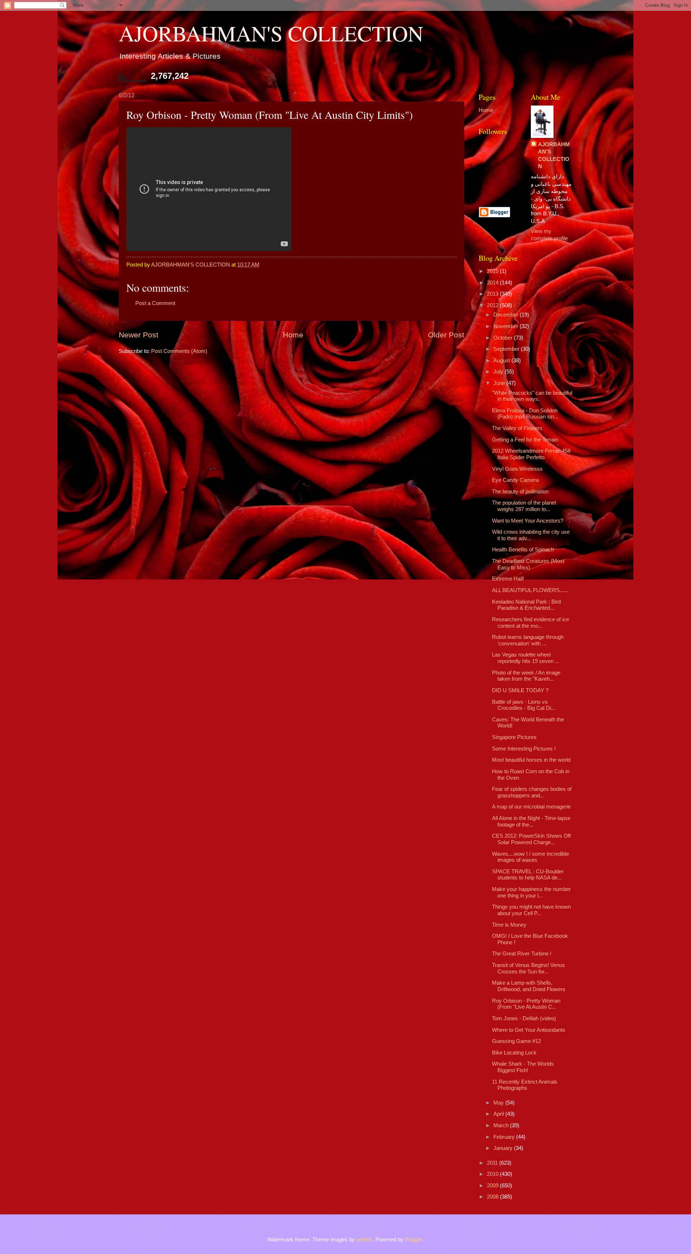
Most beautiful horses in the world (531, 760)
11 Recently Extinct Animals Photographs (524, 1085)
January (503, 1148)
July (499, 372)
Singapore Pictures (514, 737)
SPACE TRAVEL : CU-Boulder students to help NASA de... (528, 875)
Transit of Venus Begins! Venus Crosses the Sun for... (528, 968)
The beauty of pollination (520, 491)
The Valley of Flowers (517, 428)
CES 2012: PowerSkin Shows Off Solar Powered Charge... (531, 839)
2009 (493, 1185)
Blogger (414, 1239)
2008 (493, 1197)
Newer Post (138, 335)
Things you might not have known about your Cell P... (531, 910)
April (499, 1114)
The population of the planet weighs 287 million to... (524, 506)
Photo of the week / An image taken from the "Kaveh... (526, 676)
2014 (493, 283)
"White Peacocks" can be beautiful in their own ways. (532, 396)
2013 (493, 294)
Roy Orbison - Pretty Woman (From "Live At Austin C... (526, 1004)
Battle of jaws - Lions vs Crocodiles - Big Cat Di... (523, 705)
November (506, 326)
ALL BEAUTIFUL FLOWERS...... (530, 590)
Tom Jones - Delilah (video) (524, 1018)
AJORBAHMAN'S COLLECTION (271, 33)
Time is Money (509, 925)
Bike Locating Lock (514, 1053)
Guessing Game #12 (516, 1041)
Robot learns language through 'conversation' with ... (528, 640)
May (499, 1103)
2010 (493, 1174)
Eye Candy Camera (515, 480)
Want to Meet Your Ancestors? (527, 521)
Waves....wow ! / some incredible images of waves (530, 857)
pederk (364, 1239)
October (503, 338)
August (502, 360)
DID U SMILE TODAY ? (520, 690)
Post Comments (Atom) (179, 351)
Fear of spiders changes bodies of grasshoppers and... (532, 792)
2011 (493, 1163)
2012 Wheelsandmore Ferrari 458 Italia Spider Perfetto (531, 454)
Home (293, 335)
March (501, 1125)
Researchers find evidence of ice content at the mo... (530, 623)
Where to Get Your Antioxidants (528, 1030)
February (504, 1137)
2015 (493, 271)
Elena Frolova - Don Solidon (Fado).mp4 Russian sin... (525, 414)
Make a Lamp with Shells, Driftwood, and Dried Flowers (528, 986)
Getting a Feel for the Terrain (525, 440)
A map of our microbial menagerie (531, 807)
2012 (493, 305)
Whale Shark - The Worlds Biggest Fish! (523, 1067)
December (506, 315)
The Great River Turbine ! (521, 954)
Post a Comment (155, 303)
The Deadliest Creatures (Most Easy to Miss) (528, 564)
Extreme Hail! (508, 579)
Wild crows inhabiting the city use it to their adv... (531, 535)
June (499, 383)
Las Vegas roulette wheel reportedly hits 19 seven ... (525, 658)
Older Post (446, 335)
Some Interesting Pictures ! (524, 749)
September (507, 349)
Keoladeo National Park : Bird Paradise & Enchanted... (526, 605)
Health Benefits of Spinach (523, 549)
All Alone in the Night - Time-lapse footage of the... (531, 821)
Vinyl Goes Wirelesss (517, 469)
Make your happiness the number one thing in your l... (531, 892)
